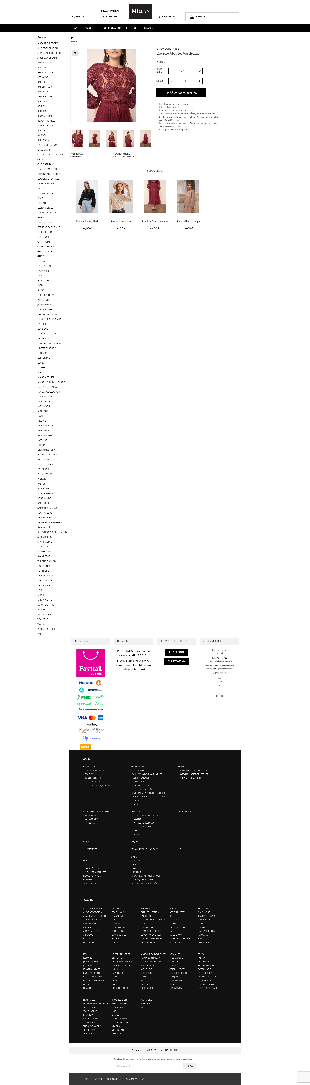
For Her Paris (45, 232)
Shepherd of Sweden (49, 522)
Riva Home (43, 488)
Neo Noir (42, 421)
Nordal (42, 445)
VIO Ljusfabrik (45, 614)
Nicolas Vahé (45, 435)
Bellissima (43, 106)
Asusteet (135, 861)
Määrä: (160, 81)
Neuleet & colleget (95, 872)
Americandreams (47, 58)
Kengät (134, 857)
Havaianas (43, 271)
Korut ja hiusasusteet (144, 879)
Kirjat (86, 841)
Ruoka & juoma (186, 811)
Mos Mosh (43, 406)
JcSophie (42, 290)
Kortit (135, 800)
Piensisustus (137, 766)
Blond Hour (44, 116)
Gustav (41, 261)
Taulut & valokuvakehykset (147, 774)
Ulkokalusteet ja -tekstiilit (99, 785)
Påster (41, 484)
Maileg (41, 372)
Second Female (46, 517)
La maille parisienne (49, 319)
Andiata (41, 67)
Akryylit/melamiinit (190, 778)
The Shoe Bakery (46, 561)
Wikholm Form (46, 629)
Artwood (42, 77)
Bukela (41, 130)
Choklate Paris (46, 164)
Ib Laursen (43, 280)
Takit (85, 857)
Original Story (46, 450)
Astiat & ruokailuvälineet (193, 770)
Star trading (44, 542)
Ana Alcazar (44, 62)
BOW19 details (45, 125)
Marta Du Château (47, 387)
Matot (135, 834)
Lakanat (136, 819)
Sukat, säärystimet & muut (146, 876)
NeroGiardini (45, 425)
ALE (135, 28)
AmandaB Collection (50, 53)
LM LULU (42, 353)
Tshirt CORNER (45, 580)
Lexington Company (49, 343)
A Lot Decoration (47, 48)
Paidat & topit (92, 868)
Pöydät (89, 774)
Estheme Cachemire (48, 227)
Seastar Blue (44, 513)
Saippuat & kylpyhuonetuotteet (149, 793)
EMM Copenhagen (47, 213)
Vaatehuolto (90, 883)
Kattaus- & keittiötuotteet (194, 774)
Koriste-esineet (140, 785)
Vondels (42, 619)
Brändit (149, 28)
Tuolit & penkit (93, 778)
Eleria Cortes (45, 208)
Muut (135, 804)
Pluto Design (45, 464)
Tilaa (189, 1066)
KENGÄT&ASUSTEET (115, 28)
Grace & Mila (44, 251)
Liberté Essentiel (47, 348)
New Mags (43, 430)
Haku (79, 16)
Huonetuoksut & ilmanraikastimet (151, 797)
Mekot (86, 861)
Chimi (40, 159)
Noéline (42, 440)
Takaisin (73, 41)
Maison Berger (46, 377)
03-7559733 (221, 658)
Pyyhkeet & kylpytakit (144, 823)
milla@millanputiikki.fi (223, 661)
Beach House (44, 96)
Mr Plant (42, 411)
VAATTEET (91, 28)
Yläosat (87, 864)
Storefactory (45, 551)
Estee (40, 217)
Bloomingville (46, 121)
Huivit (135, 864)
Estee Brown (44, 222)
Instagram (178, 661)
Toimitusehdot (113, 1079)
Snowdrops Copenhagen (52, 532)
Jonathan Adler (46, 304)
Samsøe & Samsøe (47, 508)
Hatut (135, 868)
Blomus (41, 111)
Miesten (87, 879)
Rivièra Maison (46, 493)
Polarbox (43, 469)
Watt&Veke (43, 624)
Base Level (43, 92)
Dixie (40, 198)
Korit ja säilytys (140, 778)
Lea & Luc (42, 329)
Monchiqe (43, 401)
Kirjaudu (167, 16)
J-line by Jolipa (45, 295)
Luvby (40, 363)
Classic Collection (48, 169)
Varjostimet (91, 819)
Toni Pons (43, 571)
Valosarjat (90, 823)
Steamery (42, 546)
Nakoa (41, 416)
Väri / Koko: (159, 71)
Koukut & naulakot (142, 781)
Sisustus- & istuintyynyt (145, 815)
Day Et (41, 188)
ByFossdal (43, 140)
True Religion (45, 575)
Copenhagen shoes (48, 174)
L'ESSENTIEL (43, 338)
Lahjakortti (137, 841)
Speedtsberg (44, 537)
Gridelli (42, 256)
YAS (39, 634)
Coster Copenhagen (49, 179)
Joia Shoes (43, 300)
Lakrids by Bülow (47, 314)
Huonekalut (90, 766)
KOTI (76, 28)
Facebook (178, 652)
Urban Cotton (45, 600)
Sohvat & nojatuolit (95, 770)
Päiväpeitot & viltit (142, 826)
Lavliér (41, 324)
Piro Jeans (43, 459)
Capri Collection (47, 145)
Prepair (41, 479)
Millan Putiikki (110, 11)
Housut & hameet (92, 876)
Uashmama (43, 585)
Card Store (43, 150)
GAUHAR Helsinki (46, 246)
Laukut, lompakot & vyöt (144, 883)
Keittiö (181, 766)
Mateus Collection (48, 392)
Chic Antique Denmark (50, 154)
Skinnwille (43, 527)
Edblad (41, 203)
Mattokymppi (44, 396)
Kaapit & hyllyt (93, 781)
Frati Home (43, 237)
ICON (40, 285)
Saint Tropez (44, 503)
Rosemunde (44, 498)
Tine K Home (44, 566)
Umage (41, 595)
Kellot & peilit (140, 770)
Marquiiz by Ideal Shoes (51, 382)
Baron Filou (44, 87)
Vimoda (41, 609)
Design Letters (45, 193)
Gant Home (43, 242)
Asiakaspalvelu (110, 16)
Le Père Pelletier (47, 334)
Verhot (136, 830)
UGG (39, 590)
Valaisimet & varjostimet (96, 811)
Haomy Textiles (46, 266)
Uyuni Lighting (45, 605)
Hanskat (136, 872)
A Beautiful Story (47, 43)
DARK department (47, 183)
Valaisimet (90, 815)
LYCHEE (41, 367)
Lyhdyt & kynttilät (142, 789)
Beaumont (43, 101)
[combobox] (185, 71)
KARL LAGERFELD (46, 309)
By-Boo (41, 135)
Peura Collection (47, 455)
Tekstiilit (135, 811)
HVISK (40, 275)
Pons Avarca (44, 474)
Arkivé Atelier (45, 72)
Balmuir (42, 82)
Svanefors (43, 556)
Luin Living (43, 358)
